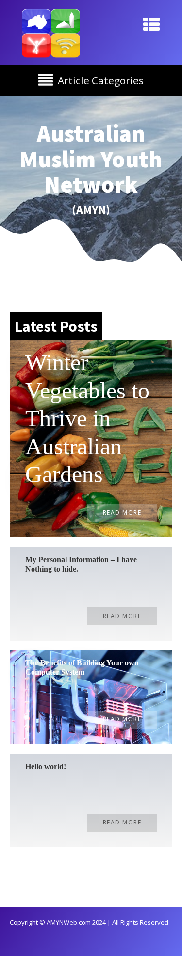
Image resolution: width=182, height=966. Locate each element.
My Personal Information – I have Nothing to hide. (81, 564)
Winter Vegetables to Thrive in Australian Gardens (87, 418)
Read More (122, 512)
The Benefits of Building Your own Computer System (82, 667)
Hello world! (45, 766)
